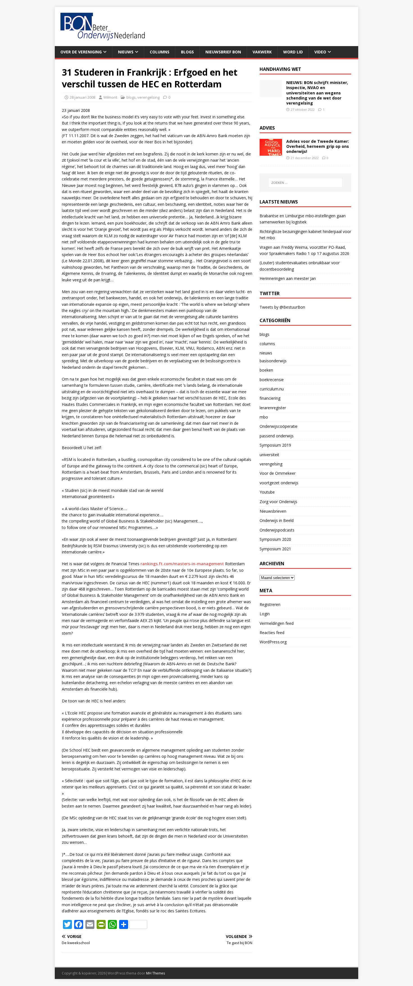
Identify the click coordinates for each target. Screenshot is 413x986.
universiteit (269, 454)
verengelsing (148, 97)
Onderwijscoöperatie (279, 426)
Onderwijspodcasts (277, 530)
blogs (131, 97)
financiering (270, 398)
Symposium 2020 (275, 539)
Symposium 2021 (275, 548)
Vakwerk (262, 52)
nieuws (266, 353)
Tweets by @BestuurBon (282, 307)
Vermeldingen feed (277, 623)
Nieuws (125, 52)
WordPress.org (273, 641)
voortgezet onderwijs (279, 482)
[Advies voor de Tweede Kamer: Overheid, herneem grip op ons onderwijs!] (271, 152)
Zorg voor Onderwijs (278, 501)
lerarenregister (273, 407)
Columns (159, 52)
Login (265, 613)
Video (320, 52)
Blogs (187, 52)
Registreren (270, 604)
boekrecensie (272, 379)
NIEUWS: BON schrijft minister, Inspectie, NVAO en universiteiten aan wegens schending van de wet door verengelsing (317, 93)
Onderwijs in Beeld (277, 520)
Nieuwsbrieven (273, 511)
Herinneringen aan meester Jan (288, 278)
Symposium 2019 (275, 445)
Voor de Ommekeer (278, 473)
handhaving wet (280, 69)
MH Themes (155, 973)
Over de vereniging (81, 52)
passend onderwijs (277, 435)
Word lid (293, 52)
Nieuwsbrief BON (223, 52)
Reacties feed (272, 632)
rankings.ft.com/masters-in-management (182, 563)
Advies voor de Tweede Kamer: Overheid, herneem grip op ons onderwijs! (317, 146)
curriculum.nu (272, 389)
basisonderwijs (273, 360)
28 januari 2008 (82, 97)
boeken (266, 370)
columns (267, 343)
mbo (264, 417)
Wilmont (110, 97)
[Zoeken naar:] (305, 182)
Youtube (267, 492)
